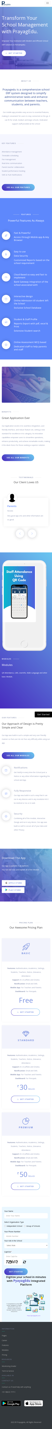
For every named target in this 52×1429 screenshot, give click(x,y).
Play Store (14, 890)
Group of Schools (33, 1226)
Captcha (8, 1252)
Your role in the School (13, 1241)
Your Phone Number (12, 1231)
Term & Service (8, 1371)
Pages (4, 1335)
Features (5, 1345)
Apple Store (15, 883)
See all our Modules (18, 755)
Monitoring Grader (9, 1366)
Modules (5, 1350)
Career (4, 1340)
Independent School (14, 1226)
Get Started (43, 714)
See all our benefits (18, 457)
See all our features (18, 187)
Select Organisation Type (14, 1222)
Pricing (4, 1355)
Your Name (8, 1211)
